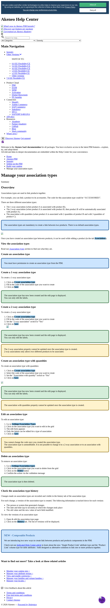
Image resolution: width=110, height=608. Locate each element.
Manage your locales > (16, 581)
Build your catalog (14, 166)
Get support (26, 138)
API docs (10, 117)
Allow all (93, 5)
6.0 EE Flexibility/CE (21, 63)
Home (9, 156)
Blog (14, 129)
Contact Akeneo (13, 600)
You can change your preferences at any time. (40, 10)
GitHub (15, 126)
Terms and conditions (15, 593)
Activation (16, 92)
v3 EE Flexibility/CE (21, 71)
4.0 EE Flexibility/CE (21, 68)
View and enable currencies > (19, 576)
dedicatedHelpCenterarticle (29, 545)
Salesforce (16, 109)
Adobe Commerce (19, 104)
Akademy (16, 121)
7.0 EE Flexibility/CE (15, 78)
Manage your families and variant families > (25, 578)
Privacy (9, 597)
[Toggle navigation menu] (3, 138)
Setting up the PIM (14, 164)
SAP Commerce (18, 107)
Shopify (15, 102)
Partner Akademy (19, 124)
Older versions (18, 76)
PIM (14, 85)
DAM (14, 87)
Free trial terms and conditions (19, 595)
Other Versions (13, 54)
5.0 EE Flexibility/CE (21, 66)
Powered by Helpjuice (27, 604)
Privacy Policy (70, 7)
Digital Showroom (20, 95)
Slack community (19, 131)
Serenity (9, 52)
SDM (14, 90)
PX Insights (17, 97)
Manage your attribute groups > (19, 573)
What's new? (11, 133)
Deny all (93, 10)
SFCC (14, 112)
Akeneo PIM (11, 159)
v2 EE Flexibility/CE (21, 73)
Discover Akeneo (12, 138)
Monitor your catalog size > (18, 571)
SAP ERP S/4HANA (21, 114)
